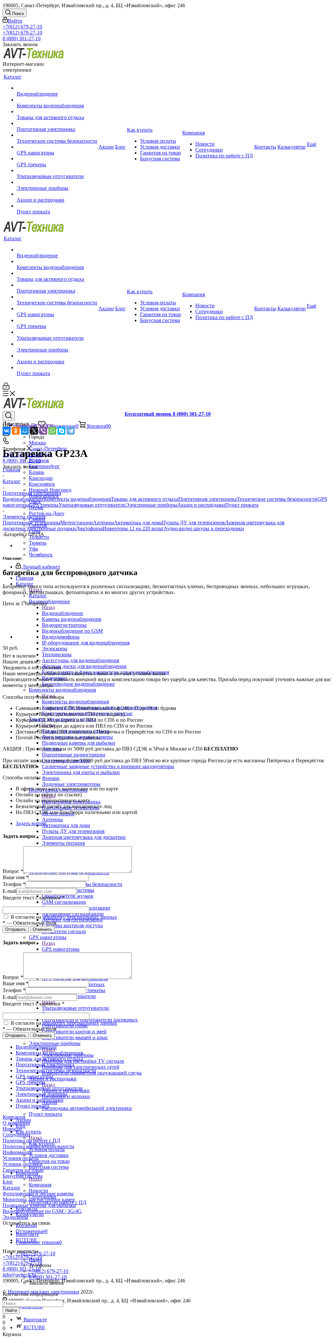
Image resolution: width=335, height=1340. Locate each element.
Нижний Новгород (50, 490)
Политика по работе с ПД (31, 1140)
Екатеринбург (44, 466)
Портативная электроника (207, 499)
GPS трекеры (44, 505)
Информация (17, 1152)
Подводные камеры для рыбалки (39, 1205)
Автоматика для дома (138, 522)
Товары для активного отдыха (144, 499)
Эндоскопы (15, 1217)
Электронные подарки (51, 528)
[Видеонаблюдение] (57, 88)
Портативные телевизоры (31, 522)
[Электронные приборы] (57, 182)
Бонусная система (23, 1176)
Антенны (103, 522)
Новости (12, 1129)
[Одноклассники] (16, 431)
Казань (36, 472)
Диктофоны (89, 528)
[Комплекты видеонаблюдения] (57, 100)
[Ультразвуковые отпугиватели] (57, 170)
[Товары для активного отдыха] (57, 112)
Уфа (33, 549)
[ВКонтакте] (6, 431)
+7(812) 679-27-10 (22, 26)
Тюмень (37, 543)
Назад (48, 607)
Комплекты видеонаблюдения (75, 701)
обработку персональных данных (80, 917)
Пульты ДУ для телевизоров (193, 522)
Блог (8, 1182)
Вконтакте (34, 1319)
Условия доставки (23, 1164)
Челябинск (41, 554)
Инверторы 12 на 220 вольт (133, 528)
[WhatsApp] (52, 431)
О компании (16, 1123)
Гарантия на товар (23, 1170)
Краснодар (41, 478)
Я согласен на (63, 917)
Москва (37, 442)
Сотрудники (16, 1134)
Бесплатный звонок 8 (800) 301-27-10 (168, 414)
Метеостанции (76, 522)
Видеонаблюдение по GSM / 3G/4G (42, 1211)
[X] (34, 431)
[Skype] (61, 431)
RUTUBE (33, 1327)
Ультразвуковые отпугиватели (75, 1008)
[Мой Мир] (25, 431)
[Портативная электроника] (57, 123)
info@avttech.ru (19, 1274)
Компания (40, 1184)
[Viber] (43, 431)
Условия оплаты (21, 1158)
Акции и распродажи (201, 505)
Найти (11, 1310)
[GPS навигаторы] (57, 147)
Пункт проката (241, 505)
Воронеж (39, 460)
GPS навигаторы (60, 949)
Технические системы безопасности (277, 499)
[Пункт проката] (57, 206)
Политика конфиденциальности (38, 1146)
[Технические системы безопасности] (57, 135)
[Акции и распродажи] (57, 194)
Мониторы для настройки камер (39, 1199)
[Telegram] (71, 431)
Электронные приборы (151, 505)
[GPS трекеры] (57, 159)
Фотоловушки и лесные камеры (38, 1193)
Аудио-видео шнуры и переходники (204, 528)
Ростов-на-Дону (46, 513)
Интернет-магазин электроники (43, 1292)
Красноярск (42, 484)
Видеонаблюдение (62, 613)
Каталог (38, 595)
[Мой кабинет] (6, 387)
